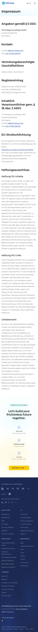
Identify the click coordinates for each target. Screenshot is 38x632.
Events (22, 559)
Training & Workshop (8, 586)
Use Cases (4, 524)
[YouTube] (9, 502)
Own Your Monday (7, 589)
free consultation (21, 609)
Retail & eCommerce (8, 548)
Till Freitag (13, 627)
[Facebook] (12, 502)
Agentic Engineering (27, 530)
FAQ (21, 549)
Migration (4, 530)
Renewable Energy (7, 564)
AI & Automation (25, 517)
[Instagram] (6, 502)
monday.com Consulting (9, 583)
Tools (22, 553)
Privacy (21, 629)
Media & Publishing (7, 561)
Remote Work (6, 596)
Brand (32, 629)
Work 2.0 (23, 534)
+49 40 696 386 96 (12, 54)
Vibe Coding (24, 527)
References (24, 566)
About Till (4, 576)
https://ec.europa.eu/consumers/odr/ (17, 150)
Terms (27, 629)
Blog (22, 543)
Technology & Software (8, 557)
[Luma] (16, 502)
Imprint (16, 629)
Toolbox (22, 556)
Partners (4, 579)
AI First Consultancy (26, 521)
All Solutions (5, 514)
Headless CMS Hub (26, 546)
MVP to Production (7, 534)
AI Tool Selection (25, 524)
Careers (3, 592)
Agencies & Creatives (8, 567)
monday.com (5, 517)
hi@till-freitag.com (15, 51)
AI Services (24, 514)
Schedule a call (18, 468)
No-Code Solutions (7, 527)
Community (24, 562)
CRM (3, 521)
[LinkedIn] (2, 502)
